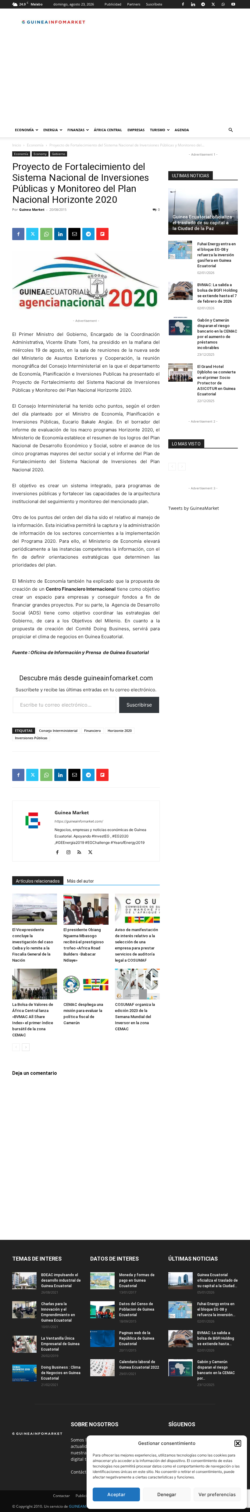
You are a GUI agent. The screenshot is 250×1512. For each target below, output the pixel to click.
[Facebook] (183, 4)
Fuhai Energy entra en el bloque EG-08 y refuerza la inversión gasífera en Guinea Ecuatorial (216, 255)
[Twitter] (213, 4)
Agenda (182, 130)
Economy (40, 154)
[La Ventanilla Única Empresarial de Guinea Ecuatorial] (24, 1344)
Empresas (136, 130)
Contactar (61, 1495)
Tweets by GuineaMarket (193, 508)
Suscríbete (154, 4)
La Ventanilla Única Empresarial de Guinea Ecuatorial (60, 1344)
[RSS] (82, 852)
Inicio (16, 145)
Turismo (157, 130)
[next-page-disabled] (182, 466)
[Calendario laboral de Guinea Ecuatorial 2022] (102, 1367)
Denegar (166, 1494)
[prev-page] (16, 1047)
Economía (24, 130)
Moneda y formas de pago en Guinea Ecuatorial (137, 1280)
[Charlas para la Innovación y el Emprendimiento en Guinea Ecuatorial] (24, 1309)
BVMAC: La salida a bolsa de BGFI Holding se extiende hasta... (215, 1338)
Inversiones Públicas (31, 738)
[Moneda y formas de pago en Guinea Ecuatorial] (102, 1280)
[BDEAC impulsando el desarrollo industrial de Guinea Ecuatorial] (24, 1280)
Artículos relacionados (38, 881)
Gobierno (58, 154)
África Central (108, 130)
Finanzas (75, 130)
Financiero (92, 730)
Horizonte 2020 (120, 730)
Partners (133, 4)
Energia (50, 130)
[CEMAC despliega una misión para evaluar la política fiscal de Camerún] (85, 984)
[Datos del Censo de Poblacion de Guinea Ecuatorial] (102, 1309)
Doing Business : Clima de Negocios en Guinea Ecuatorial (60, 1373)
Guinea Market (32, 209)
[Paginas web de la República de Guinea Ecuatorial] (102, 1338)
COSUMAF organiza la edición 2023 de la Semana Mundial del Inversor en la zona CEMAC (135, 1016)
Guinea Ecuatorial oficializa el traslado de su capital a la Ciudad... (217, 1280)
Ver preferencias (217, 1494)
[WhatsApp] (223, 4)
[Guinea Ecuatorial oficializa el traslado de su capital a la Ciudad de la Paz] (203, 211)
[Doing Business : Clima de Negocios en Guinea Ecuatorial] (24, 1373)
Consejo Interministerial (58, 730)
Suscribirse (139, 705)
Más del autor (80, 881)
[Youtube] (233, 4)
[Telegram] (203, 4)
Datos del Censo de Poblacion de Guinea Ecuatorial (136, 1309)
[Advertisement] (125, 77)
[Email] (74, 234)
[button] (238, 1443)
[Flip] (102, 234)
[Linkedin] (193, 4)
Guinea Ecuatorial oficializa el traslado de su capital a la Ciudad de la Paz (202, 222)
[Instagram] (71, 852)
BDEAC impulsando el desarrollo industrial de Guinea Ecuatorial (61, 1280)
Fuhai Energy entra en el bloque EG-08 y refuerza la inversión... (216, 1309)
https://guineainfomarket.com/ (79, 821)
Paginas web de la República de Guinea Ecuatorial (136, 1338)
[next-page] (26, 1047)
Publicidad (113, 4)
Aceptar (116, 1494)
